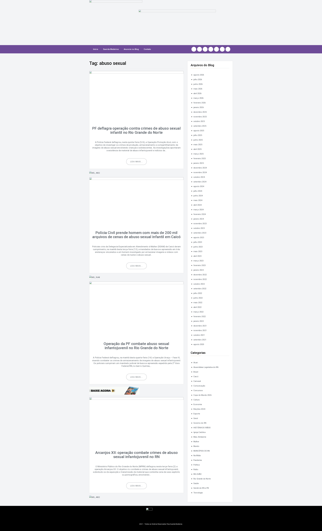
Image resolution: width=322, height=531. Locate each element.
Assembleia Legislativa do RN (205, 367)
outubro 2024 (199, 177)
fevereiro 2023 (199, 265)
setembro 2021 (199, 340)
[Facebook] (199, 49)
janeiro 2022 (198, 321)
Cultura (196, 400)
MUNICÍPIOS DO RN (201, 451)
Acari (195, 362)
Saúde (196, 483)
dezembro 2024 (200, 168)
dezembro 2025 (200, 112)
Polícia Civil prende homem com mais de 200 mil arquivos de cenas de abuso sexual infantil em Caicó (136, 234)
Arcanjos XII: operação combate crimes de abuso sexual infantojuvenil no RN (136, 454)
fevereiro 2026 (199, 103)
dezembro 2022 (200, 275)
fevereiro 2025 (199, 158)
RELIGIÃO (197, 474)
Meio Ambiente (199, 437)
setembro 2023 (199, 233)
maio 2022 (197, 302)
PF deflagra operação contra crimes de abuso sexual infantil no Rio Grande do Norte (136, 130)
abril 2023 (197, 256)
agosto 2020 (198, 344)
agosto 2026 (198, 75)
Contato (147, 49)
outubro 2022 (199, 284)
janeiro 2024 (198, 219)
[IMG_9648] (94, 277)
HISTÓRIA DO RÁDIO (202, 428)
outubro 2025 (199, 121)
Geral (195, 418)
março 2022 (198, 312)
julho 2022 (197, 293)
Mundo (196, 446)
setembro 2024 (199, 182)
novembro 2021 (200, 330)
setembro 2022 (199, 288)
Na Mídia (197, 455)
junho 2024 (198, 196)
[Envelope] (228, 49)
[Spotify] (216, 49)
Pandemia (197, 460)
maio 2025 (197, 144)
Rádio (195, 469)
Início (95, 49)
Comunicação (199, 386)
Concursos (198, 390)
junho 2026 (198, 84)
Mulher (196, 441)
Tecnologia (198, 493)
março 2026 (198, 98)
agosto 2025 (198, 130)
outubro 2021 (199, 335)
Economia (197, 404)
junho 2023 (198, 247)
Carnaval (197, 381)
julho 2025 (197, 135)
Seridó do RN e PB (201, 488)
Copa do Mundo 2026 (202, 395)
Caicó (195, 376)
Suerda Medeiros (111, 49)
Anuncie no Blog (131, 49)
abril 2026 (197, 93)
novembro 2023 (200, 223)
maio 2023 (197, 251)
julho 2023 (197, 242)
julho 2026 (197, 79)
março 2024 (198, 209)
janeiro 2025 (198, 163)
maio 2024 (197, 200)
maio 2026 (197, 89)
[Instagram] (193, 49)
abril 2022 (197, 307)
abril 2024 (197, 205)
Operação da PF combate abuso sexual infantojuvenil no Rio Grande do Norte (136, 345)
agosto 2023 (198, 237)
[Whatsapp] (222, 49)
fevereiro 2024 (199, 214)
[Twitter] (205, 49)
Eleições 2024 (199, 409)
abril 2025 (197, 149)
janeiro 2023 (198, 270)
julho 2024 (197, 191)
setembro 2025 (199, 126)
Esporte (196, 414)
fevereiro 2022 (199, 316)
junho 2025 (198, 140)
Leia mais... (136, 162)
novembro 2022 (200, 279)
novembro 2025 (200, 117)
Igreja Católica (199, 432)
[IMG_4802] (94, 173)
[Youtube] (210, 49)
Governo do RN (199, 423)
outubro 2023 (199, 228)
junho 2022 (198, 298)
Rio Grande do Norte (202, 479)
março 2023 (198, 261)
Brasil (195, 372)
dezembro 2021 (200, 326)
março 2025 (198, 154)
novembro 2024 (200, 172)
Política (196, 465)
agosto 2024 (198, 186)
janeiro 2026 (198, 107)
